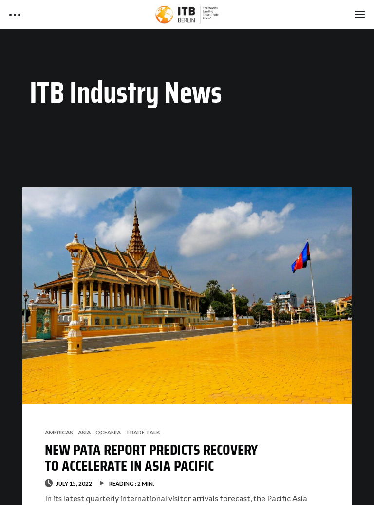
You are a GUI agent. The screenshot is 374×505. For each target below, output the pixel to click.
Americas (59, 432)
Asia (84, 432)
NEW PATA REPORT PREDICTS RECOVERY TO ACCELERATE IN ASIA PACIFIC (151, 458)
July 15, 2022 (74, 483)
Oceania (108, 432)
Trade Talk (143, 432)
